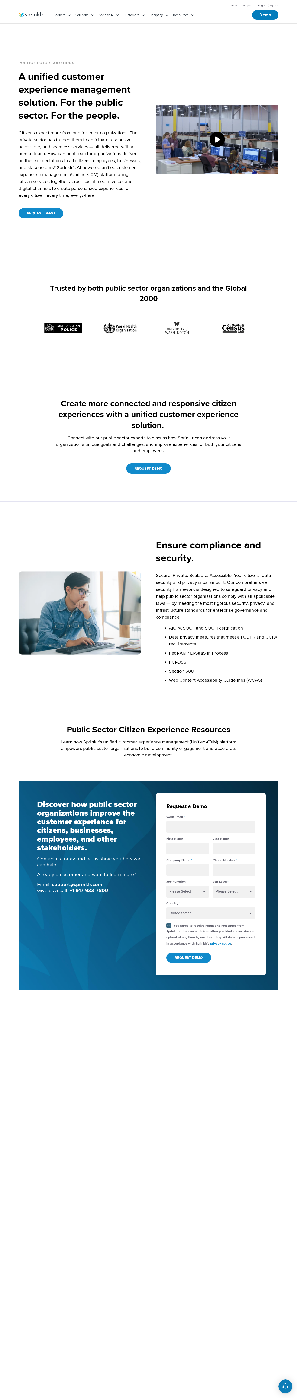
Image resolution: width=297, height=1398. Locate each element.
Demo (265, 14)
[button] (217, 139)
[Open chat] (285, 1386)
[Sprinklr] (31, 15)
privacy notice (220, 943)
